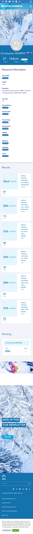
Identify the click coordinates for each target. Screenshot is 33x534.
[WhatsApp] (29, 489)
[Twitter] (16, 489)
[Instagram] (23, 489)
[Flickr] (26, 489)
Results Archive (6, 503)
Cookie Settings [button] (6, 530)
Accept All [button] (15, 530)
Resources (5, 515)
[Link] (31, 1)
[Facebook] (13, 489)
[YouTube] (19, 489)
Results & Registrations (8, 498)
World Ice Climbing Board (9, 511)
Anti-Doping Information (9, 507)
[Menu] (31, 6)
